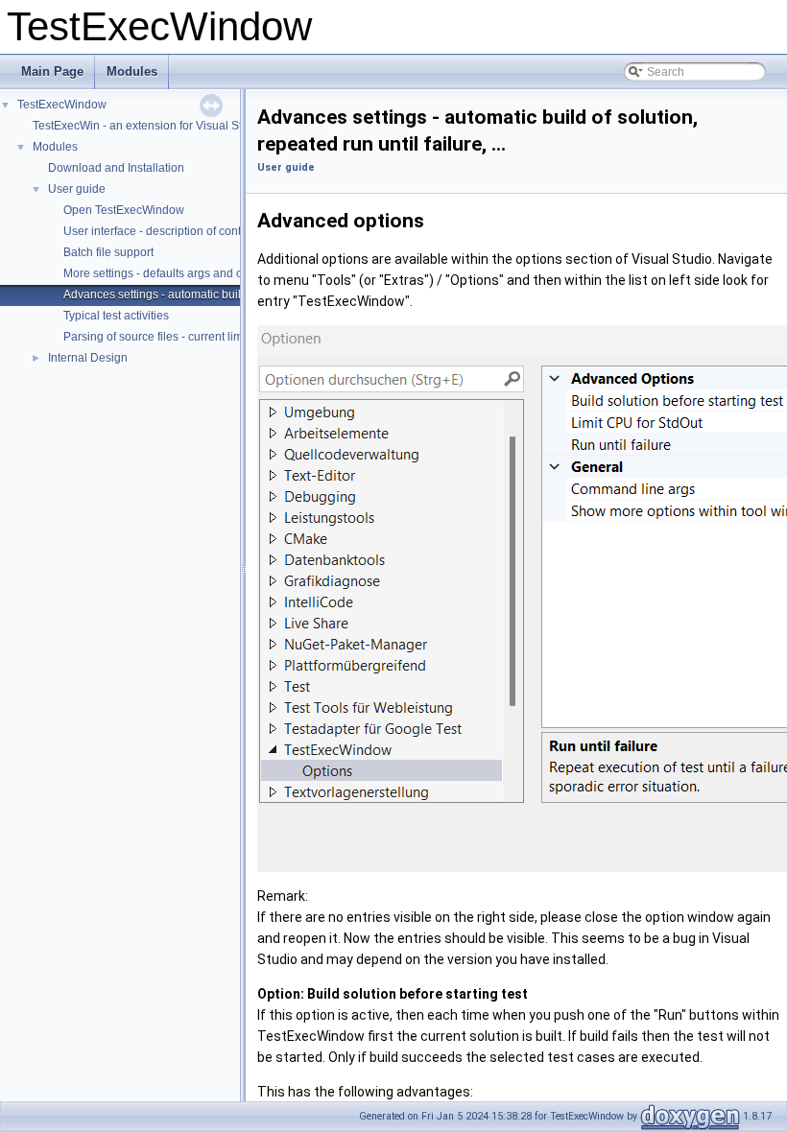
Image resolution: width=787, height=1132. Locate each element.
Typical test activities (116, 315)
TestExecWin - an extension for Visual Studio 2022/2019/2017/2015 (208, 125)
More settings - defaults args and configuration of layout (207, 273)
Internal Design (88, 358)
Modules (132, 71)
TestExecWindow (62, 104)
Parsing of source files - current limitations (171, 336)
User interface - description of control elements (184, 231)
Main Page (52, 71)
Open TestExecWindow (123, 210)
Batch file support (108, 252)
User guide (77, 189)
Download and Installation (116, 168)
